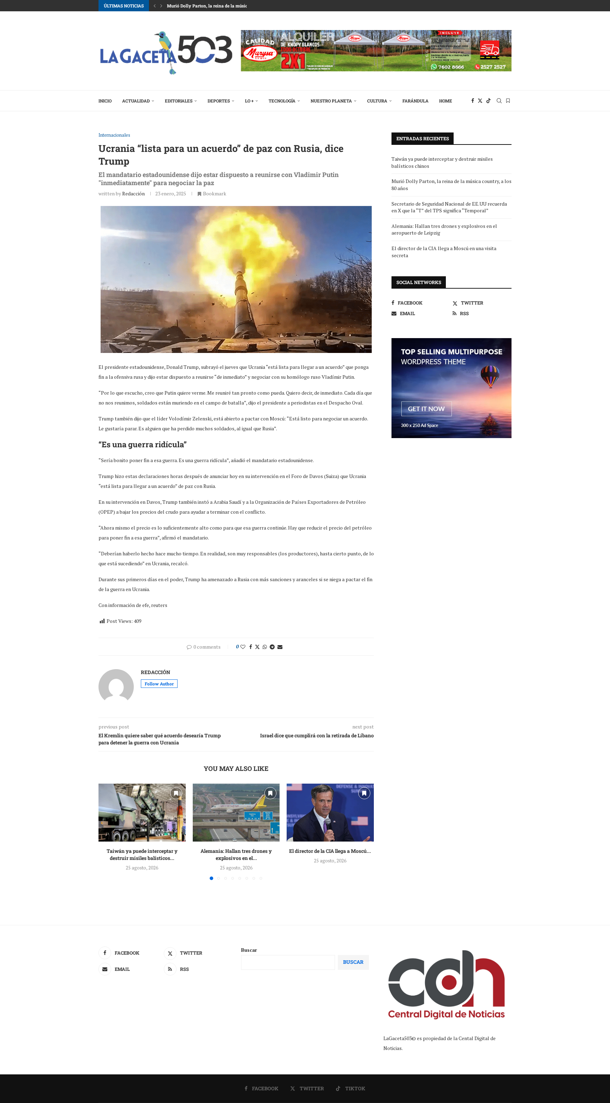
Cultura (377, 101)
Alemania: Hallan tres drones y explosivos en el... (236, 854)
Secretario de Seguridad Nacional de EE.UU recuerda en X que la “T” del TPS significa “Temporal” (449, 207)
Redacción (133, 193)
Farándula (415, 101)
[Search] (499, 100)
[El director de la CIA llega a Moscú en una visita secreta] (330, 813)
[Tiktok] (488, 100)
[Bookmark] (508, 100)
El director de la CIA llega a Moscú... (330, 851)
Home (445, 101)
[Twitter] (480, 100)
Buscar (249, 949)
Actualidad (136, 101)
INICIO (105, 101)
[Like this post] (242, 646)
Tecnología (282, 101)
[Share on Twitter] (257, 646)
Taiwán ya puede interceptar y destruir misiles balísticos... (142, 854)
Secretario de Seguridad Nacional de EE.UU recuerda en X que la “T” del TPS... (244, 5)
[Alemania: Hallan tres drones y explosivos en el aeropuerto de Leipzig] (236, 813)
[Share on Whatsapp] (265, 646)
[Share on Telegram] (272, 646)
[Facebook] (472, 100)
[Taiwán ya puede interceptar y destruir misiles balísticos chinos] (142, 813)
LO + (249, 101)
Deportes (219, 101)
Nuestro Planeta (331, 101)
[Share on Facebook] (250, 646)
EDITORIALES (178, 101)
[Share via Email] (279, 646)
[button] (154, 5)
